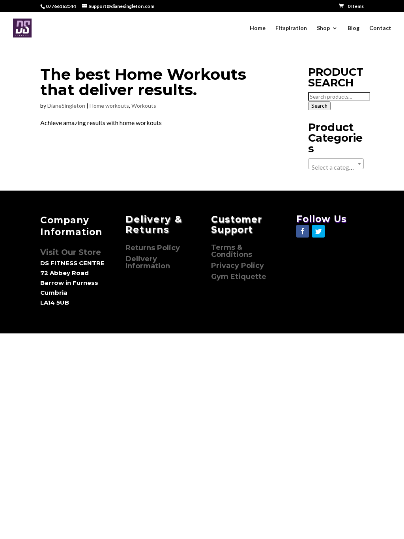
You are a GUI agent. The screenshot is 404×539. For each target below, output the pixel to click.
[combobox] (336, 163)
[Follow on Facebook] (302, 231)
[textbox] (336, 167)
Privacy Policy (238, 265)
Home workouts (109, 105)
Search (319, 106)
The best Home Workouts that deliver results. (143, 82)
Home (258, 28)
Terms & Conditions (231, 251)
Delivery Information (147, 262)
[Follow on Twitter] (318, 231)
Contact (380, 28)
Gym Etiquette (238, 276)
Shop (323, 28)
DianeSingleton (66, 105)
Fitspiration (291, 28)
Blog (353, 28)
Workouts (143, 105)
